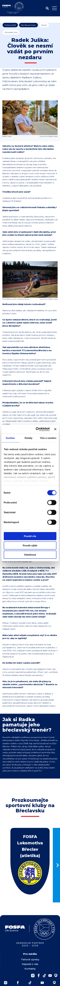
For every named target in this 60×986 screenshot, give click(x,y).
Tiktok (30, 982)
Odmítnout (30, 554)
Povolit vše (30, 536)
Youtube (50, 975)
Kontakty (30, 968)
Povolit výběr (30, 545)
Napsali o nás (30, 964)
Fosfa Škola (54, 982)
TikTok (44, 975)
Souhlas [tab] (10, 438)
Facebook (38, 975)
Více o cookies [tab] (48, 438)
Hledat (47, 8)
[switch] (51, 502)
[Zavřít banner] (55, 429)
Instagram (33, 975)
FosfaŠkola (56, 975)
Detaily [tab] (28, 438)
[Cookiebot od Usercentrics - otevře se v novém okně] (37, 429)
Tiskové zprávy (30, 959)
